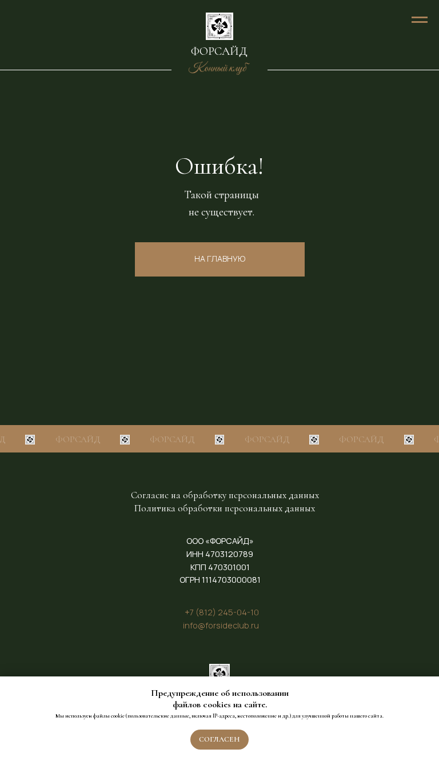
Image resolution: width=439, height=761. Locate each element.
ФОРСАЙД (219, 51)
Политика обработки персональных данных (224, 508)
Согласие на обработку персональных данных (225, 495)
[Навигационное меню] (420, 20)
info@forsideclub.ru (221, 625)
